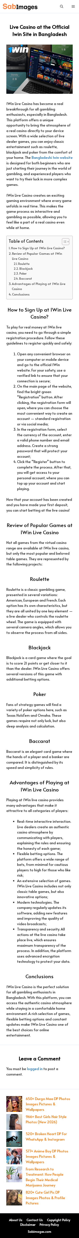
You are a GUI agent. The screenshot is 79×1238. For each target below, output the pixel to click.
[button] (61, 6)
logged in (35, 1068)
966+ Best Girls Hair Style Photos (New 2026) (46, 1119)
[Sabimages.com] (20, 6)
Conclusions (20, 294)
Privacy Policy (49, 1224)
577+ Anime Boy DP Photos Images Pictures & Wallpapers (47, 1156)
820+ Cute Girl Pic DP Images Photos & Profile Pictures (45, 1197)
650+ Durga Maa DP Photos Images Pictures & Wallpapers (48, 1104)
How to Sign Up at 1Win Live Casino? (38, 248)
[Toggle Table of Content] (63, 241)
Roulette (23, 264)
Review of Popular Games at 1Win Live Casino (37, 256)
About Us (15, 1220)
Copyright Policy (58, 1220)
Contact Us (35, 1220)
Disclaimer (27, 1224)
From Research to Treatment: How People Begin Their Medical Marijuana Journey (44, 1177)
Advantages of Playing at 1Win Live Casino (38, 286)
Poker (23, 273)
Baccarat (25, 278)
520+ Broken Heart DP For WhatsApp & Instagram (46, 1136)
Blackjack (26, 269)
